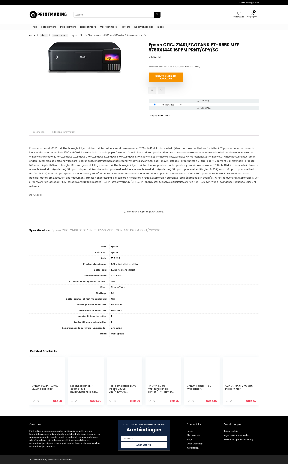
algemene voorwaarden (236, 435)
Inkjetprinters (68, 27)
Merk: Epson (117, 333)
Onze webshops (195, 443)
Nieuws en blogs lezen (249, 2)
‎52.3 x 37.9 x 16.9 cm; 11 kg (124, 264)
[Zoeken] (157, 15)
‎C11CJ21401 (116, 275)
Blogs (160, 27)
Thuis (34, 27)
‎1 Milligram (116, 310)
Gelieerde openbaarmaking (238, 439)
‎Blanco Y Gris (118, 287)
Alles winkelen (194, 435)
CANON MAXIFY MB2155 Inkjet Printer (239, 387)
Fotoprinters (48, 27)
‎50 (112, 293)
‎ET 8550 (115, 258)
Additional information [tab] (63, 131)
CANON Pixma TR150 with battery (199, 387)
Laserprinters (88, 27)
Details (196, 66)
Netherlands (168, 104)
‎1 (111, 316)
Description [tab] (39, 131)
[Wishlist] (238, 13)
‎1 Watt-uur (116, 304)
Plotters (125, 27)
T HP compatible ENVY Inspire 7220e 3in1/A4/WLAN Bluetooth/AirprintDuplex (123, 392)
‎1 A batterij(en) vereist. (123, 269)
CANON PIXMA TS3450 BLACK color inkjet (45, 387)
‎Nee (113, 281)
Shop (43, 35)
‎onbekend (116, 327)
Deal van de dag (143, 27)
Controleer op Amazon (166, 77)
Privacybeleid (231, 431)
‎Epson (114, 246)
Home (32, 35)
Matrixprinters (108, 27)
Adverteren (193, 447)
